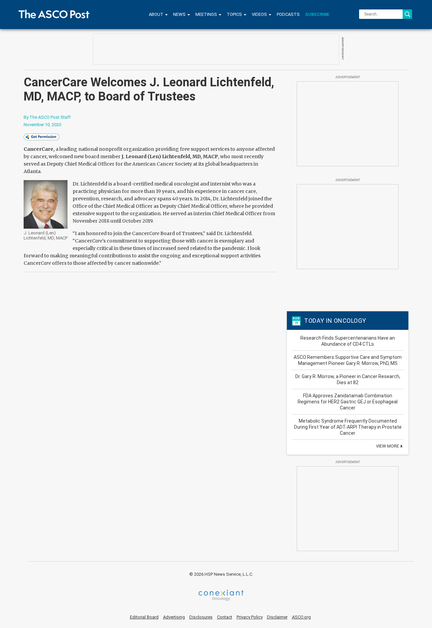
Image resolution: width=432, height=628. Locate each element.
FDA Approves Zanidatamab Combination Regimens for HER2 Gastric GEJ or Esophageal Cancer (348, 401)
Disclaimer (277, 617)
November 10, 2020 (42, 124)
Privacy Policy (250, 617)
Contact (224, 617)
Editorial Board (144, 617)
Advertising (174, 617)
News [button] (180, 14)
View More (388, 446)
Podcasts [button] (288, 14)
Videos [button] (260, 14)
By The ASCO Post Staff (47, 117)
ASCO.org (301, 617)
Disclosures (201, 617)
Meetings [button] (206, 14)
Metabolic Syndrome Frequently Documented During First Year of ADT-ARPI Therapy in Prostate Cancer (348, 427)
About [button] (156, 14)
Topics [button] (235, 14)
